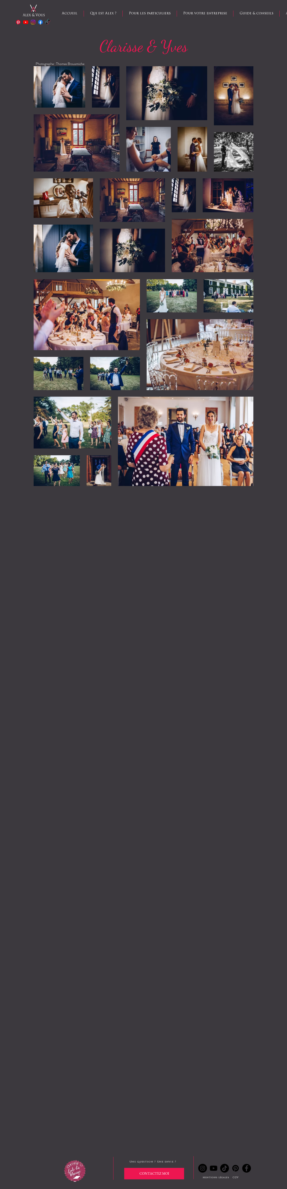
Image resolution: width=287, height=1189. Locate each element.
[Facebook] (40, 22)
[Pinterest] (18, 22)
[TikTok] (224, 1168)
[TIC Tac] (48, 22)
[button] (149, 14)
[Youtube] (26, 22)
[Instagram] (33, 22)
